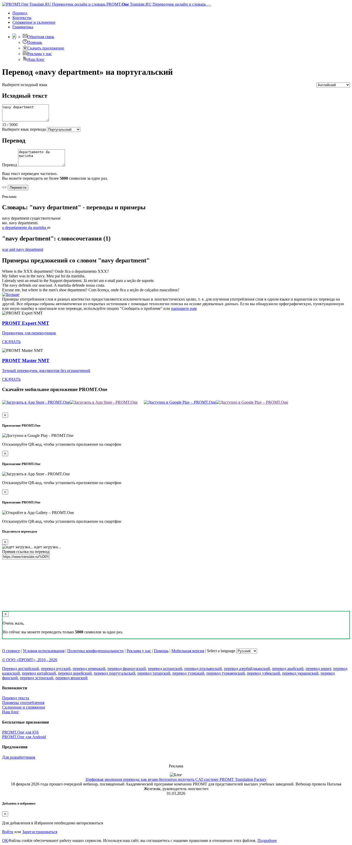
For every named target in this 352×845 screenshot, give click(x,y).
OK (5, 840)
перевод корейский (75, 673)
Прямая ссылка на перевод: (26, 551)
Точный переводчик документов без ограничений (46, 370)
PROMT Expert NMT (25, 323)
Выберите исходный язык (24, 84)
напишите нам (184, 308)
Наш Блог (36, 59)
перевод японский (71, 678)
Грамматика (22, 27)
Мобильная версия (187, 651)
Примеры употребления (23, 702)
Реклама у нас (39, 54)
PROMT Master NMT (25, 360)
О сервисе (11, 651)
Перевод (19, 13)
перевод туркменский (225, 673)
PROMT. (155, 4)
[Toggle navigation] (209, 5)
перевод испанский (165, 668)
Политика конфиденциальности (95, 651)
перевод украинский (300, 673)
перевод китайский (39, 673)
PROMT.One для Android (24, 737)
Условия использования (43, 651)
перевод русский (56, 668)
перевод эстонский (36, 678)
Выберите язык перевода (24, 129)
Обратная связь (40, 37)
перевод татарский (153, 673)
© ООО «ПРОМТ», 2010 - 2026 (29, 660)
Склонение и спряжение (23, 707)
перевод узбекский (263, 673)
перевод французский (126, 668)
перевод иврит (318, 668)
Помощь (34, 42)
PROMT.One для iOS (20, 732)
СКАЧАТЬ (11, 341)
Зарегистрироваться (39, 832)
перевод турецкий (188, 673)
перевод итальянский (203, 668)
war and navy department (22, 249)
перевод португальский (114, 673)
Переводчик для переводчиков (29, 333)
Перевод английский (20, 668)
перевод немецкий (89, 668)
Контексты (21, 17)
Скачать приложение (45, 48)
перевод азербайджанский (247, 668)
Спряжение (33, 22)
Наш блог (10, 712)
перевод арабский (288, 668)
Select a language (221, 651)
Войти (7, 832)
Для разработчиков (18, 757)
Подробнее (267, 840)
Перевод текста (15, 698)
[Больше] (10, 294)
